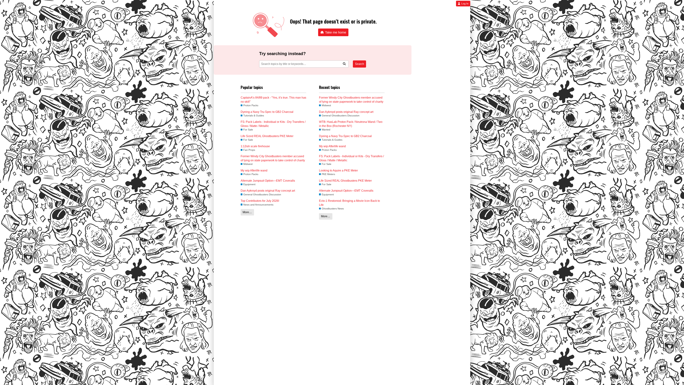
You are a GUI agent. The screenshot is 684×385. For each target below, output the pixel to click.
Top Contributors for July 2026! (260, 200)
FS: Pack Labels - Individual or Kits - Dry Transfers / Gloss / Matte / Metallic (273, 123)
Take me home (335, 32)
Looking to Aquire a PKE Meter (338, 170)
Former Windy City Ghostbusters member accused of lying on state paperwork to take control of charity (273, 158)
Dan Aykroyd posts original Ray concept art (268, 190)
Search (359, 63)
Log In (464, 3)
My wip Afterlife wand (254, 170)
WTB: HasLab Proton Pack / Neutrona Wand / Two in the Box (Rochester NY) (350, 123)
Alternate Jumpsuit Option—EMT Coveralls (268, 180)
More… (247, 212)
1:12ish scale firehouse (255, 146)
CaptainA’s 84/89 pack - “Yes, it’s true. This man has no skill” (273, 99)
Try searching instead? (282, 53)
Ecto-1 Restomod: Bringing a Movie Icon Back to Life (349, 202)
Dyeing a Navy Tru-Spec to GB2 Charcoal (267, 111)
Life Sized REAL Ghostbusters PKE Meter (267, 136)
